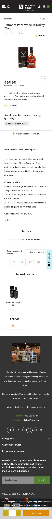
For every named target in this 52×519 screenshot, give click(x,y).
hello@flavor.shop (31, 420)
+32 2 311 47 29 (31, 416)
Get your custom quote (16, 123)
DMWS (27, 494)
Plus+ (34, 494)
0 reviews (19, 33)
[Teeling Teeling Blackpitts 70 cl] (14, 292)
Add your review (37, 252)
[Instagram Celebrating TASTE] (18, 430)
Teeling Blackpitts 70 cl (14, 303)
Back (44, 19)
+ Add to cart (36, 513)
